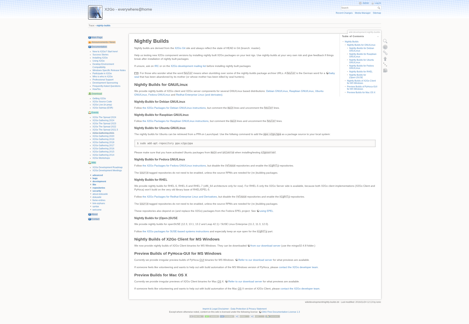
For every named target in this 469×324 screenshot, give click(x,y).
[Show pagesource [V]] (385, 41)
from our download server (265, 245)
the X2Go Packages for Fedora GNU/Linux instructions (174, 165)
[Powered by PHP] (227, 316)
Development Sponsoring (105, 83)
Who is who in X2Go (103, 76)
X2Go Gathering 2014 (103, 155)
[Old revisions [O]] (385, 47)
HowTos (97, 89)
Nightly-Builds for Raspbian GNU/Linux (362, 55)
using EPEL (266, 210)
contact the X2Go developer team (298, 267)
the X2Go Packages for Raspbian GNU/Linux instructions (175, 121)
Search (379, 8)
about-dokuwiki (100, 194)
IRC (156, 66)
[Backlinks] (385, 53)
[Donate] (211, 316)
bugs (95, 178)
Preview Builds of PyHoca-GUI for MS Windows (362, 87)
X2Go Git (180, 48)
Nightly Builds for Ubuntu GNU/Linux (361, 61)
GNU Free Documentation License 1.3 (281, 312)
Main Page (97, 37)
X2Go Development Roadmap (108, 167)
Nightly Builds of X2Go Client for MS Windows (361, 81)
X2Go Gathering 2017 (103, 145)
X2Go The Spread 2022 (104, 126)
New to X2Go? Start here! (105, 51)
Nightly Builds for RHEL (361, 71)
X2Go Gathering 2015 (103, 151)
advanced (98, 175)
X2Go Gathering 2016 (103, 148)
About (94, 214)
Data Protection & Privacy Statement (249, 309)
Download (97, 93)
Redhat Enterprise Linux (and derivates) (199, 94)
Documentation (99, 47)
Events (95, 112)
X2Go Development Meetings (107, 170)
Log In (378, 3)
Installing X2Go (100, 57)
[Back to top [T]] (385, 59)
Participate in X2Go (102, 73)
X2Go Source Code (102, 101)
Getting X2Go (99, 98)
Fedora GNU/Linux (159, 94)
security (97, 191)
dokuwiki (97, 197)
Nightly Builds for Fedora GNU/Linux (361, 67)
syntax (96, 206)
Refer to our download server (255, 259)
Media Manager (363, 13)
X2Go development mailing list (188, 66)
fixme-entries (99, 200)
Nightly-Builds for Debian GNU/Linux (361, 49)
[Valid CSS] (257, 316)
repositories (99, 188)
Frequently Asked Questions (106, 86)
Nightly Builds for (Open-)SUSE (357, 76)
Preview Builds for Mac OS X (361, 92)
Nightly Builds (352, 41)
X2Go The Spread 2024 (104, 117)
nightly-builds (103, 25)
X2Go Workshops (101, 158)
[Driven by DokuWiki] (272, 316)
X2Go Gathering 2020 (103, 136)
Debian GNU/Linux (277, 91)
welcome (97, 210)
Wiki (94, 162)
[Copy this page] (385, 70)
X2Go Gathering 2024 (103, 120)
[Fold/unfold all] (385, 64)
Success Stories (100, 54)
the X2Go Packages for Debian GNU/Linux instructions (174, 107)
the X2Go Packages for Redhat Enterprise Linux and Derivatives (180, 196)
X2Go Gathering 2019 (103, 139)
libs (94, 184)
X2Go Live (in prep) (102, 104)
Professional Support (103, 79)
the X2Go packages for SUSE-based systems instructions (176, 231)
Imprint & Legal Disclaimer (216, 309)
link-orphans (99, 203)
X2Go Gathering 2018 (103, 142)
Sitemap (377, 13)
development (99, 181)
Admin (366, 3)
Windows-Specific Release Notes (109, 70)
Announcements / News (103, 42)
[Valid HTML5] (242, 316)
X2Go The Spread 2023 (104, 123)
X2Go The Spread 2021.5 (105, 129)
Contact (95, 219)
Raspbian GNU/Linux (301, 91)
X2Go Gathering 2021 (103, 133)
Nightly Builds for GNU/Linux (361, 45)
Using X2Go (99, 61)
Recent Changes (344, 13)
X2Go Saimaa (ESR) (103, 108)
